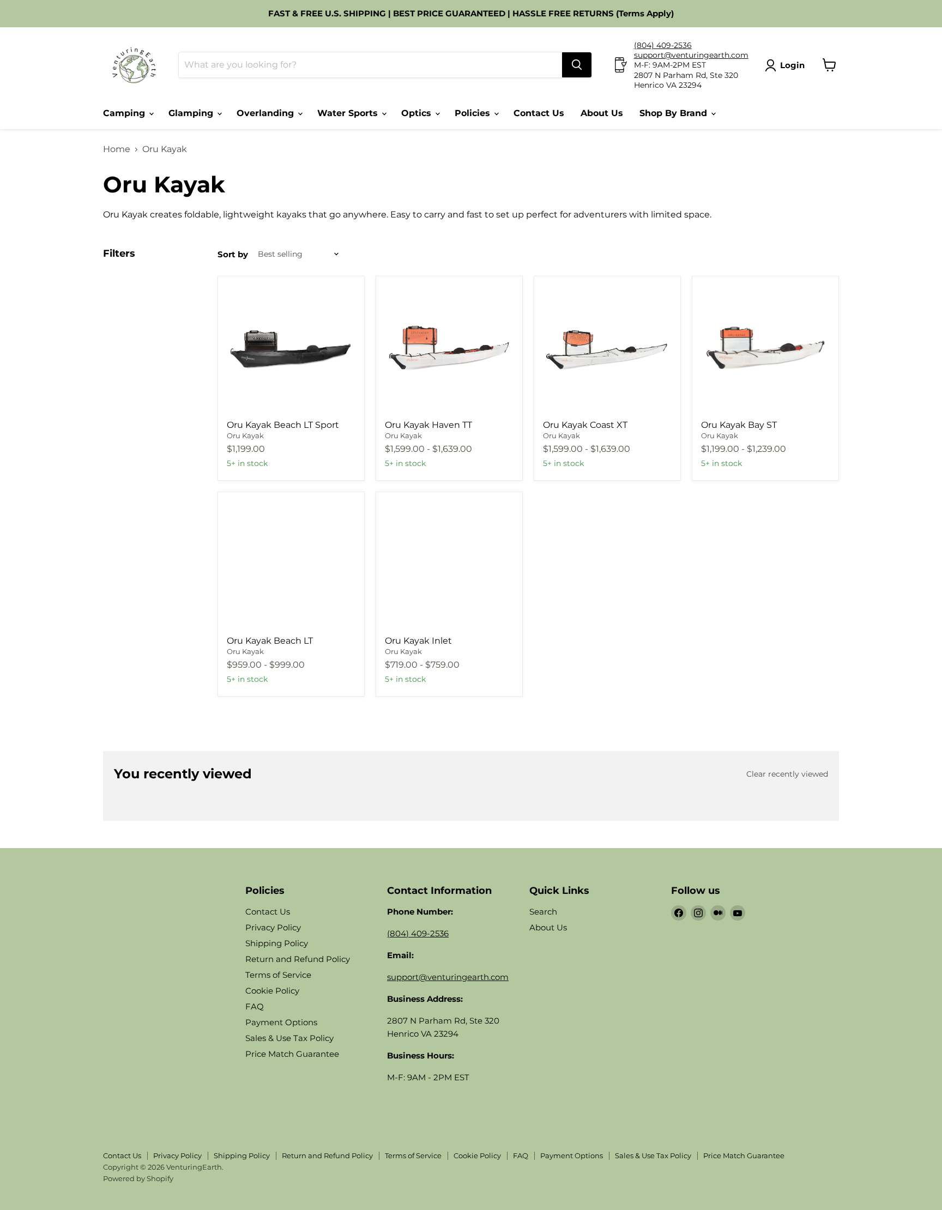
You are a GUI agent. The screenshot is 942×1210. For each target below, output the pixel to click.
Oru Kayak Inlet (418, 641)
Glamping (192, 113)
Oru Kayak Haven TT (428, 425)
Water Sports (349, 113)
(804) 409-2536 (663, 45)
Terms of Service (278, 975)
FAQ (254, 1006)
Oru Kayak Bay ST (739, 425)
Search (543, 911)
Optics (417, 113)
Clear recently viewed (787, 774)
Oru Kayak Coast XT (585, 425)
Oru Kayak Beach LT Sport (283, 425)
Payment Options (281, 1022)
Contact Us (539, 113)
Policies (474, 113)
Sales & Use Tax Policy (289, 1038)
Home (116, 149)
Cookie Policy (272, 990)
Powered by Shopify (138, 1178)
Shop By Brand (674, 113)
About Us (602, 113)
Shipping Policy (276, 943)
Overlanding (267, 113)
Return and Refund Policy (297, 959)
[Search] (576, 64)
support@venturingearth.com (691, 55)
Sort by (233, 254)
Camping (125, 113)
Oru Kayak (245, 435)
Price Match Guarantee (292, 1054)
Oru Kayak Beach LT (270, 641)
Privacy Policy (273, 927)
